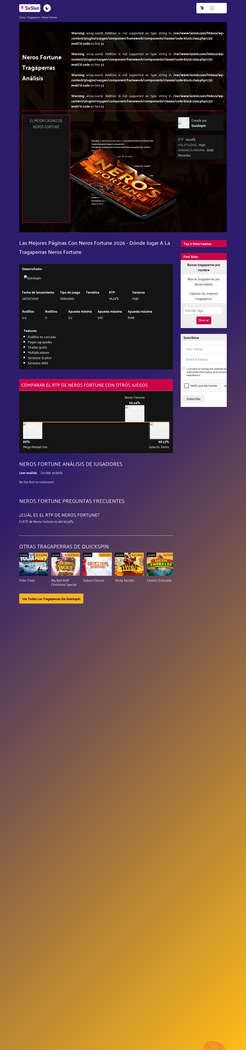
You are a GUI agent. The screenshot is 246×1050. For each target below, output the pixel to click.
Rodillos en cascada (42, 336)
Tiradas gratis (37, 347)
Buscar (204, 320)
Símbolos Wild (38, 363)
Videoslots (67, 298)
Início (22, 17)
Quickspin (198, 125)
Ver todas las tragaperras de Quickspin (51, 598)
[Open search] (222, 8)
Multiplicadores (38, 352)
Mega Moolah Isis (35, 446)
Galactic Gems (159, 446)
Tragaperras (33, 17)
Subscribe (193, 399)
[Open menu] (212, 8)
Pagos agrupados (40, 342)
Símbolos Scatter (40, 357)
